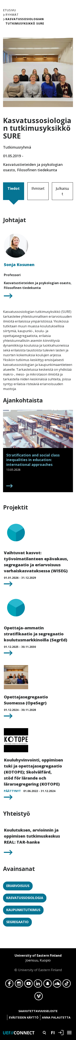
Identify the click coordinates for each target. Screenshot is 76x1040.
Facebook (9, 984)
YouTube (28, 984)
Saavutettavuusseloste (38, 1011)
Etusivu (9, 10)
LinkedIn (38, 984)
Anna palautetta (56, 1017)
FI (53, 1032)
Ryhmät (12, 14)
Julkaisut (62, 191)
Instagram (19, 984)
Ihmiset (38, 188)
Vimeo (38, 997)
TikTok (66, 984)
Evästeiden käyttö (24, 1017)
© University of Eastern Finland (38, 962)
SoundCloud (57, 984)
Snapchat (47, 984)
